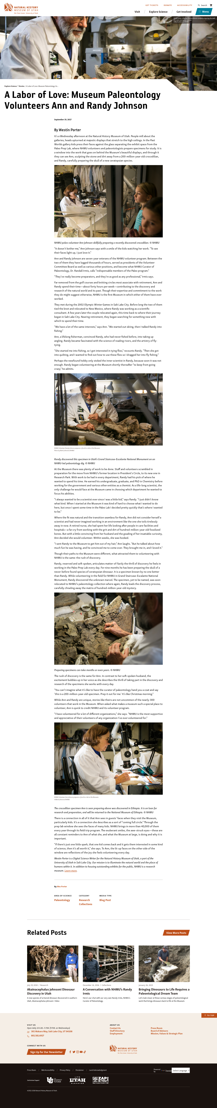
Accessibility (184, 5)
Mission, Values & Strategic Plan (167, 1033)
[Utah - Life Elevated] (77, 1083)
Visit (137, 11)
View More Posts (176, 932)
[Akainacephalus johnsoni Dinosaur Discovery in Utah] (52, 964)
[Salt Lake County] (100, 1082)
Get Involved (184, 11)
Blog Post (105, 900)
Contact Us (115, 1028)
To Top (210, 1015)
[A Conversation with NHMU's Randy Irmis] (108, 964)
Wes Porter (62, 886)
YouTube (81, 1052)
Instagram (77, 1052)
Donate (168, 5)
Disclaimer (80, 1070)
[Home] (21, 8)
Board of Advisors (159, 1030)
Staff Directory (117, 1030)
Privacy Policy (65, 1070)
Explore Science (158, 11)
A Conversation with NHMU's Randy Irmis (107, 991)
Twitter (74, 1052)
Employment (116, 1033)
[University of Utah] (54, 1082)
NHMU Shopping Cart (211, 5)
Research (84, 900)
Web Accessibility (47, 1070)
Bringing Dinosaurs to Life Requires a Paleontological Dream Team (164, 991)
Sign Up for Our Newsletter (46, 1052)
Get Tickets (152, 5)
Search (204, 5)
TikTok (85, 1052)
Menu (205, 11)
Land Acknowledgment (98, 1070)
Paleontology (62, 900)
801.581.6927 (37, 1035)
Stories (21, 86)
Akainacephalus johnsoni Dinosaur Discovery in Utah (51, 991)
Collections (85, 904)
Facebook (70, 1052)
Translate (169, 1070)
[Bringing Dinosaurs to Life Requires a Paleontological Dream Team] (164, 964)
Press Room (156, 1028)
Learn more (71, 870)
